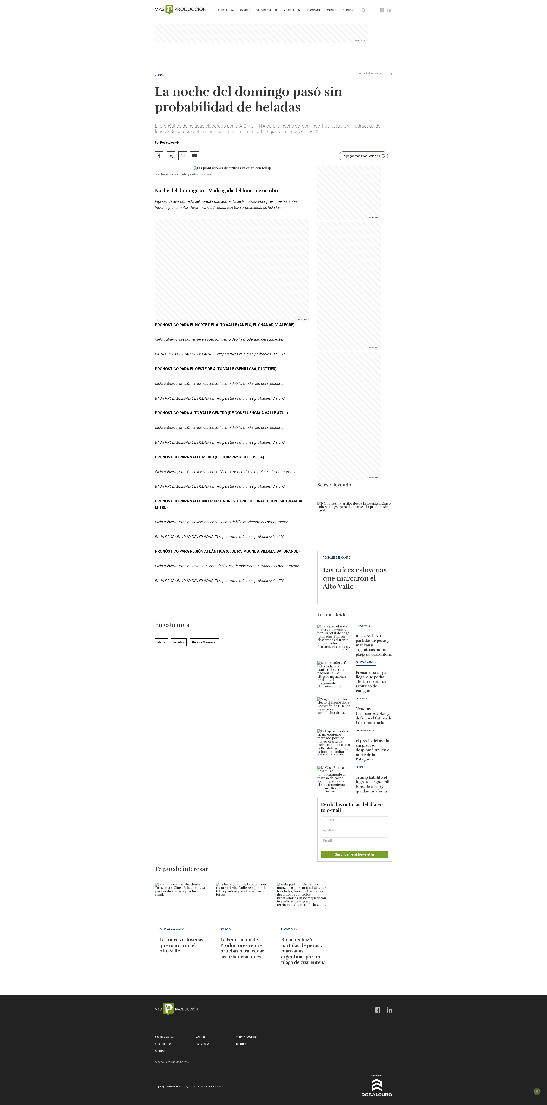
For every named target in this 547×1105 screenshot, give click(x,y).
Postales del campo (336, 557)
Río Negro (225, 928)
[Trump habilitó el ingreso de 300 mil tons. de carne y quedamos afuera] (334, 779)
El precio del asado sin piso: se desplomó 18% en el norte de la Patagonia (373, 750)
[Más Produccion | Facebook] (382, 10)
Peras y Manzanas (204, 642)
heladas (178, 642)
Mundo (331, 10)
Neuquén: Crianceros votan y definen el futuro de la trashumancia (374, 715)
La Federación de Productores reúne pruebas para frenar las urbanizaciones (242, 948)
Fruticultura (225, 10)
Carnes (245, 10)
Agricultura (292, 10)
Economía (314, 10)
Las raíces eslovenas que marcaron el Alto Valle (355, 578)
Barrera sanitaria (366, 662)
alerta (159, 75)
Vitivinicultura (267, 10)
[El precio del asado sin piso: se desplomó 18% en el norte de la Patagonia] (334, 742)
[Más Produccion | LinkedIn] (389, 10)
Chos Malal (362, 698)
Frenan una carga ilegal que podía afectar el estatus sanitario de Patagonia (371, 681)
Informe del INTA (365, 730)
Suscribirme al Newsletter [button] (355, 854)
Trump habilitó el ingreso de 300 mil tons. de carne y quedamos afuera (372, 784)
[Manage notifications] (537, 1091)
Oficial (359, 767)
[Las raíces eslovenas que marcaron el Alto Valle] (354, 523)
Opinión (348, 10)
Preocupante (363, 626)
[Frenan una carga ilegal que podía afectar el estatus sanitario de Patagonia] (334, 674)
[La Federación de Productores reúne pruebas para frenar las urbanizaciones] (243, 903)
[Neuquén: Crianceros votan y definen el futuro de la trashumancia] (334, 710)
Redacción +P (169, 142)
